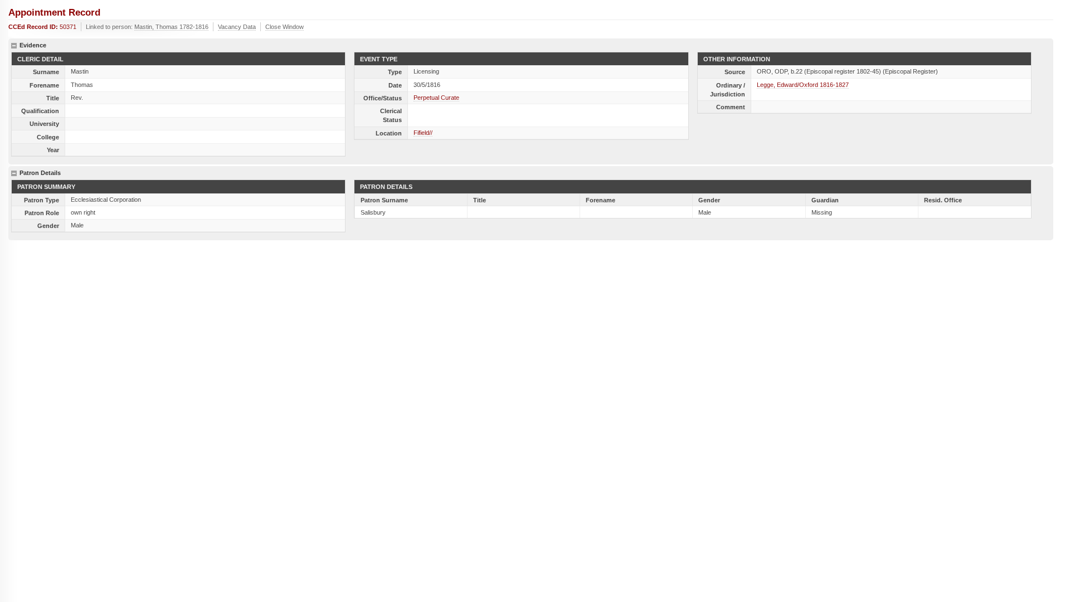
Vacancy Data (237, 26)
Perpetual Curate (436, 97)
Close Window (284, 26)
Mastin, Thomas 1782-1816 (171, 26)
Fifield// (423, 132)
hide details (14, 45)
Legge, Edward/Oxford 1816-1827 (803, 84)
